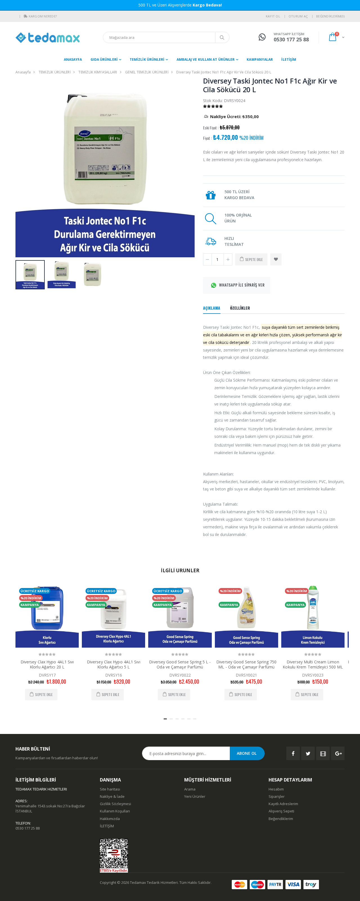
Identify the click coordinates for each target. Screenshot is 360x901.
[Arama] (222, 37)
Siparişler (277, 796)
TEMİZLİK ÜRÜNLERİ (147, 59)
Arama (189, 789)
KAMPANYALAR (260, 59)
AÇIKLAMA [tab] (211, 308)
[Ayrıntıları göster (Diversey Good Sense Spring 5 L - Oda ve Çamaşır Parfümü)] (180, 616)
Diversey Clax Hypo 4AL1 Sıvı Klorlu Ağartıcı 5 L (113, 664)
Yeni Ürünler (194, 796)
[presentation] (22, 168)
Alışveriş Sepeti (281, 811)
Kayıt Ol (273, 16)
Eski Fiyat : (211, 128)
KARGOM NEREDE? (43, 16)
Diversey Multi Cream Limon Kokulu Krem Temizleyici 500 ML (313, 664)
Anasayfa (73, 59)
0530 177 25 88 (27, 828)
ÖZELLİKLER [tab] (240, 308)
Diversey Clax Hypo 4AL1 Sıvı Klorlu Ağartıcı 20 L (47, 664)
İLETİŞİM (288, 59)
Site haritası (110, 789)
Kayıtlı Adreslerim (283, 803)
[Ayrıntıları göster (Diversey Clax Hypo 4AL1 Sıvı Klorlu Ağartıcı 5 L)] (113, 616)
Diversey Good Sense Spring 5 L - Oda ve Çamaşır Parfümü (180, 664)
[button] (26, 16)
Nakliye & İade (112, 796)
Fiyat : (207, 138)
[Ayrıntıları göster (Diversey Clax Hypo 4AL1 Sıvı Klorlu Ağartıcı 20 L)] (47, 616)
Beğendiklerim (281, 818)
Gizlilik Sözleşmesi (115, 803)
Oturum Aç (298, 16)
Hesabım (276, 789)
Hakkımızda (110, 818)
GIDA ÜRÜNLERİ (104, 59)
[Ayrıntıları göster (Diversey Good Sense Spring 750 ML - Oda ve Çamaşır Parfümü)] (246, 616)
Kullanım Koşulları (115, 811)
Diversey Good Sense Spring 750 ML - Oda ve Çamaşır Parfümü (246, 664)
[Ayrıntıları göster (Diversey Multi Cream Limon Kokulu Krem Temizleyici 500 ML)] (313, 616)
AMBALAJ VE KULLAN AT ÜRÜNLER (206, 59)
